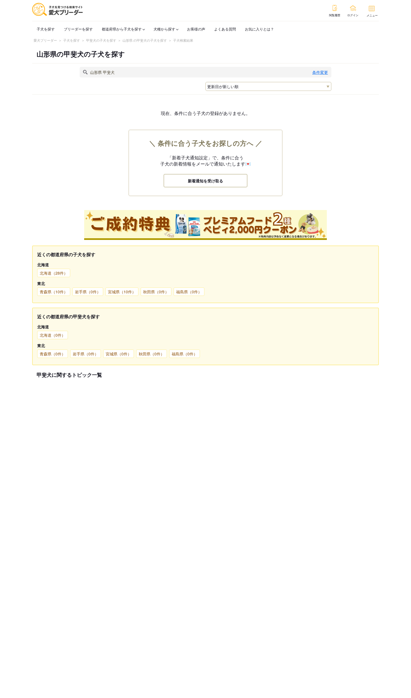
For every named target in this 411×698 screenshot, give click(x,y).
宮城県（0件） (118, 354)
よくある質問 (225, 29)
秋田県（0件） (156, 291)
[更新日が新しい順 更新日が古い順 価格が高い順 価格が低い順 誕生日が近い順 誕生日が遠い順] (268, 86)
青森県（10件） (54, 291)
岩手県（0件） (88, 291)
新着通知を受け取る (205, 180)
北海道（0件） (52, 335)
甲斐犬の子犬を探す (101, 40)
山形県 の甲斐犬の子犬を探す (144, 40)
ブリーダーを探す (78, 29)
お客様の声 (196, 29)
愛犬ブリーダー (45, 40)
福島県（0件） (189, 291)
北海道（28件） (54, 273)
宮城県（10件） (122, 291)
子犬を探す (46, 29)
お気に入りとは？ (259, 29)
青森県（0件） (52, 354)
